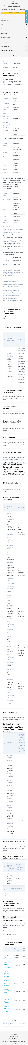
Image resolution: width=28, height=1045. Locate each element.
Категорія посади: (5, 37)
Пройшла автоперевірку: (7, 55)
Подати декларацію (14, 12)
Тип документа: (5, 29)
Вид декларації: (5, 20)
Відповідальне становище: (8, 50)
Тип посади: (4, 33)
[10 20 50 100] (13, 1017)
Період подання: (5, 42)
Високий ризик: (5, 46)
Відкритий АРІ (12, 9)
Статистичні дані (22, 9)
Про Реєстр (4, 9)
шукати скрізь (23, 16)
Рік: (2, 24)
